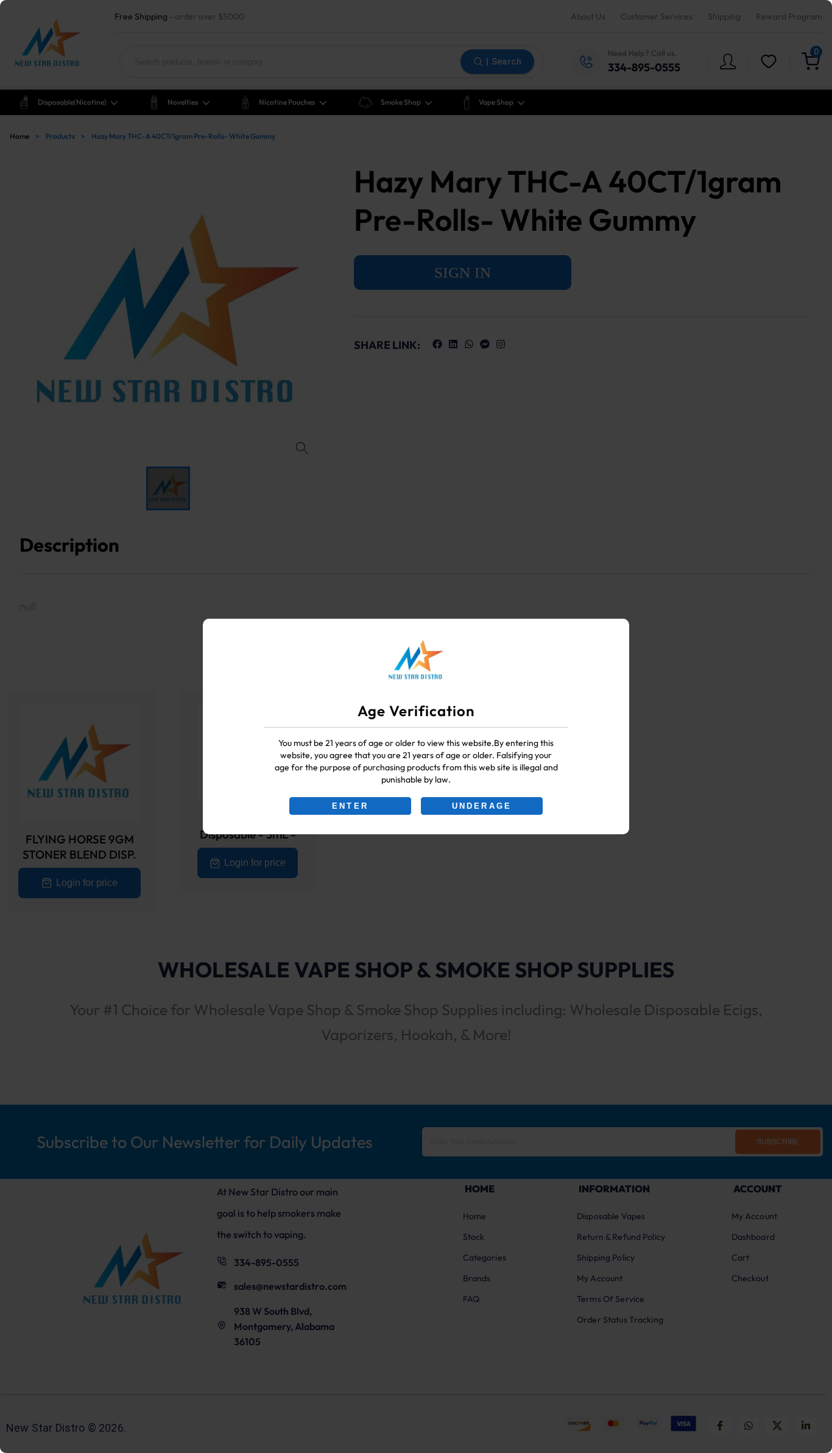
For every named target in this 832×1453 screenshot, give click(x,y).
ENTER (350, 806)
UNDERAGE (482, 806)
